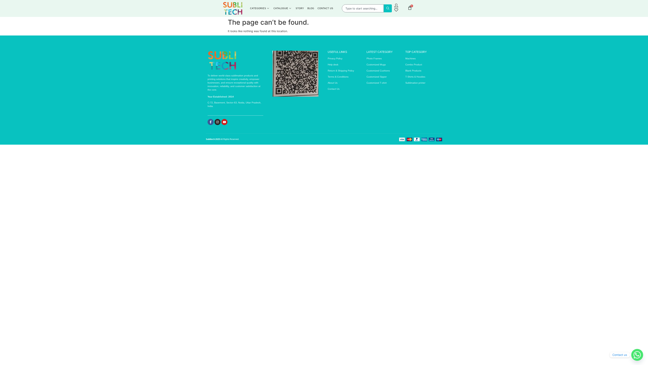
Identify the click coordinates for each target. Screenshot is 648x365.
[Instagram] (217, 122)
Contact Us (325, 8)
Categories (258, 8)
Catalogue (281, 8)
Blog (310, 8)
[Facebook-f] (211, 122)
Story (300, 8)
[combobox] (363, 8)
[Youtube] (224, 122)
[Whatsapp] (637, 355)
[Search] (388, 8)
